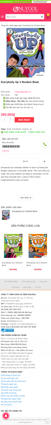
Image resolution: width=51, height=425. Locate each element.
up (31, 129)
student (25, 129)
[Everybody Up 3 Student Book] (6, 215)
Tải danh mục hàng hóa (11, 390)
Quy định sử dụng (8, 392)
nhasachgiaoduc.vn (25, 422)
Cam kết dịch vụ (26, 107)
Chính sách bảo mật (9, 378)
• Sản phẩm (27, 287)
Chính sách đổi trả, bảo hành (13, 381)
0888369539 (11, 146)
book (9, 129)
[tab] (25, 161)
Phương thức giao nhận (11, 398)
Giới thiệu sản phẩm (9, 387)
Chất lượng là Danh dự (10, 375)
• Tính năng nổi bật (28, 281)
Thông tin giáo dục (9, 384)
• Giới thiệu (15, 287)
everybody (16, 129)
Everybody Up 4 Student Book (12, 264)
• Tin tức (37, 287)
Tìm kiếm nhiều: (11, 281)
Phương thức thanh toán (11, 401)
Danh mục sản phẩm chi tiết (13, 395)
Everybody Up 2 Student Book (37, 264)
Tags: (3, 129)
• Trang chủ (42, 281)
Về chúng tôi (6, 404)
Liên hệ (5, 150)
